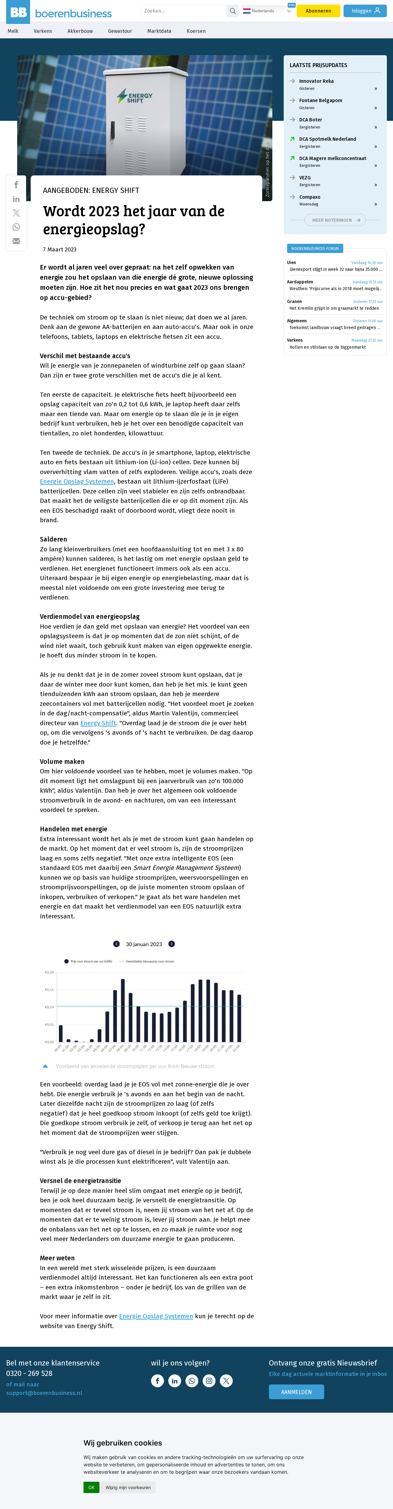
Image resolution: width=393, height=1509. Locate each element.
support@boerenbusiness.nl (44, 1392)
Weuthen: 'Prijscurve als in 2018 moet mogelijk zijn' (336, 288)
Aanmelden (296, 1392)
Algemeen (297, 321)
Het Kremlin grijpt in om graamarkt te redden (334, 308)
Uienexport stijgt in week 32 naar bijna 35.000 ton (336, 269)
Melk (13, 31)
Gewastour (120, 31)
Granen (294, 301)
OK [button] (91, 1487)
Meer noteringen (332, 220)
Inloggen (362, 11)
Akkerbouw (80, 31)
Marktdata (159, 31)
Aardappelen (300, 282)
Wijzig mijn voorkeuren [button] (128, 1487)
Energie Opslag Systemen (77, 481)
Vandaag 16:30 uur (367, 263)
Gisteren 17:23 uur (368, 302)
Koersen (196, 31)
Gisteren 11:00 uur (368, 321)
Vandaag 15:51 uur (368, 282)
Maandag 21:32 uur (367, 340)
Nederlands (262, 10)
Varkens (43, 31)
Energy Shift (98, 723)
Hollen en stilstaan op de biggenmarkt (328, 347)
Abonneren (318, 11)
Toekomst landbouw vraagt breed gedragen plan (336, 327)
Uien (291, 262)
